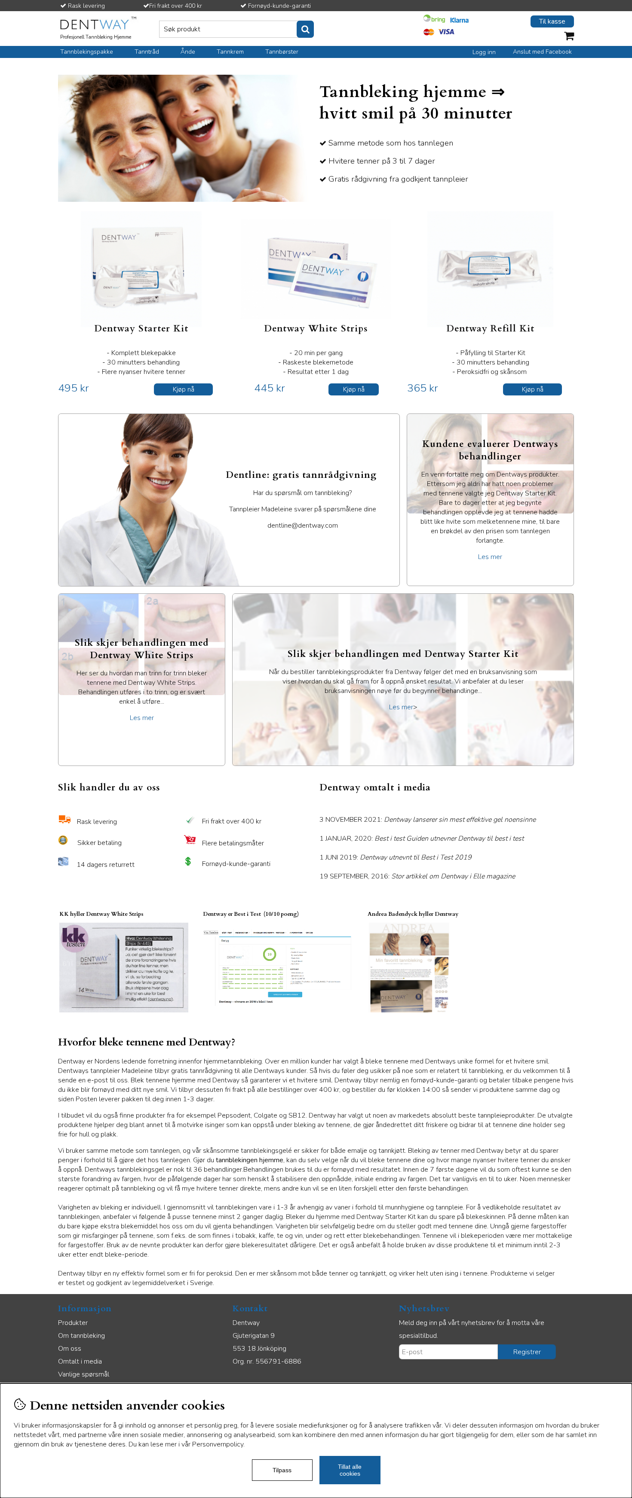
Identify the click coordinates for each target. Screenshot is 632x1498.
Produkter (73, 1323)
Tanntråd (147, 52)
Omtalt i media (80, 1361)
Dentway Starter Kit (141, 328)
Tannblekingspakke (86, 52)
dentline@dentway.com (302, 525)
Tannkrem (230, 52)
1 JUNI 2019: (391, 857)
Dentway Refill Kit (490, 328)
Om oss (69, 1348)
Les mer (490, 557)
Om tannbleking (81, 1335)
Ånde (188, 52)
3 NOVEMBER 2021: (427, 819)
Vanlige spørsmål (83, 1374)
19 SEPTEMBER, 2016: (417, 876)
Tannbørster (281, 52)
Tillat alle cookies (350, 1470)
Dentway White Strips (316, 328)
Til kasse (552, 21)
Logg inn (484, 52)
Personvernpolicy (217, 1444)
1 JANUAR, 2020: (421, 838)
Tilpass (282, 1470)
